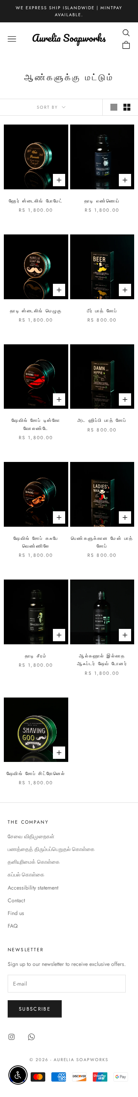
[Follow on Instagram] (11, 1037)
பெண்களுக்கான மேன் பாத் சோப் (102, 542)
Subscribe (35, 1009)
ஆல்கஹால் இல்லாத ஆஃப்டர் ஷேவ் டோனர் (102, 659)
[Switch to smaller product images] (126, 107)
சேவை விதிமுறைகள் (31, 836)
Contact (16, 900)
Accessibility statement (33, 887)
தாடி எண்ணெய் (102, 200)
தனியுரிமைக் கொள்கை (34, 862)
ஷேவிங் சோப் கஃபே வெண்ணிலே (35, 542)
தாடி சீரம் (36, 655)
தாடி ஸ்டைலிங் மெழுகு (36, 310)
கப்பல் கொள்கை (26, 874)
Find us (16, 913)
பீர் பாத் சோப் (102, 310)
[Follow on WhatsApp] (31, 1037)
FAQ (13, 926)
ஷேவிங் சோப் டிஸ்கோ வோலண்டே (36, 424)
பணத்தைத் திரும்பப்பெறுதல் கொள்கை (51, 849)
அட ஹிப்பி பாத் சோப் (102, 420)
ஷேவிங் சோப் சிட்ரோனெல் (36, 773)
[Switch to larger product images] (113, 107)
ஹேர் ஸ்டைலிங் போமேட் (36, 200)
